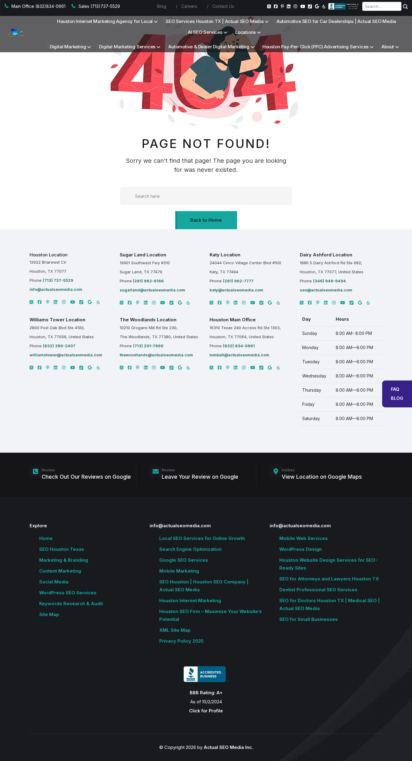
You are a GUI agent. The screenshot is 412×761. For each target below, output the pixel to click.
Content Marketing (60, 571)
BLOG (397, 398)
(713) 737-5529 (58, 280)
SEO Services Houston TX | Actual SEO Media (215, 21)
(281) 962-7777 (238, 280)
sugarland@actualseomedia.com (152, 289)
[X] (31, 302)
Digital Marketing (68, 47)
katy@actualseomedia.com (236, 289)
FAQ (395, 389)
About (388, 47)
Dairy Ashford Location (326, 255)
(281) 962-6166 (148, 280)
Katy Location (225, 255)
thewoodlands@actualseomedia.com (156, 354)
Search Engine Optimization (190, 549)
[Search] (405, 6)
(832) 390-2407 (59, 345)
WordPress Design (300, 549)
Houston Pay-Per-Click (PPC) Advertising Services (315, 47)
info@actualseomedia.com (56, 289)
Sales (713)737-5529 (99, 6)
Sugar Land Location (143, 255)
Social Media (53, 582)
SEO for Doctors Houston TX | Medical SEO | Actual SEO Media (329, 604)
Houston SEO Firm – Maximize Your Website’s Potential (210, 615)
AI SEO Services (205, 32)
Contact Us (223, 6)
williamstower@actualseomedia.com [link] (66, 354)
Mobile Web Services (303, 538)
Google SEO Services (183, 560)
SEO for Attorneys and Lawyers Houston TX (329, 579)
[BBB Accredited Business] (344, 6)
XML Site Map (175, 630)
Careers (189, 6)
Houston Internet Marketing (190, 600)
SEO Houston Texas (61, 549)
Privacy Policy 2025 (181, 641)
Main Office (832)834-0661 (38, 6)
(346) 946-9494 (329, 280)
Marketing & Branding (63, 560)
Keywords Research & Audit (71, 603)
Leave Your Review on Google (200, 477)
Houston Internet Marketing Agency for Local (105, 21)
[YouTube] (302, 6)
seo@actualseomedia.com (326, 289)
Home (46, 538)
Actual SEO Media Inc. (228, 747)
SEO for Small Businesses (308, 619)
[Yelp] (323, 6)
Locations (245, 32)
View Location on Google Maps (322, 477)
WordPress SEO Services (68, 593)
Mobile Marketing (179, 571)
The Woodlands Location (148, 320)
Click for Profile (206, 710)
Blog (161, 6)
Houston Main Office (233, 320)
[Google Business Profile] (317, 6)
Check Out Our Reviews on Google (86, 477)
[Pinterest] (282, 6)
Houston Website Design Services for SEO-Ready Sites (328, 564)
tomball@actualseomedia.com (239, 354)
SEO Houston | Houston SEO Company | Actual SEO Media (204, 585)
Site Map (49, 614)
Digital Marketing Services (127, 47)
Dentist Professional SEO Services (318, 589)
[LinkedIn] (288, 6)
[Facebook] (275, 6)
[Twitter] (269, 6)
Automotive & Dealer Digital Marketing (208, 47)
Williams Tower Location (57, 320)
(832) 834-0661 (239, 345)
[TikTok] (310, 6)
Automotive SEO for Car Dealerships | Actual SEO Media (336, 21)
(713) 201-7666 (148, 345)
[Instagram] (295, 6)
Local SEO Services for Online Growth (202, 538)
